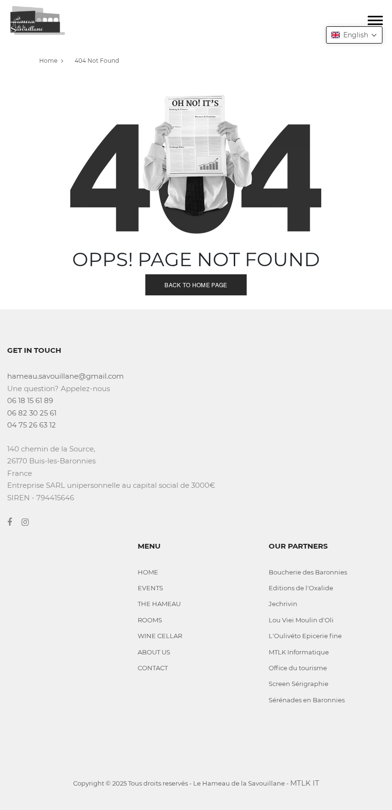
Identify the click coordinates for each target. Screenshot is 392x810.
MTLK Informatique (299, 652)
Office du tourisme (298, 668)
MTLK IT (304, 783)
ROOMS (150, 620)
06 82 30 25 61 (31, 412)
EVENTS (150, 588)
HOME (148, 572)
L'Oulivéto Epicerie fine (305, 636)
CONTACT (153, 668)
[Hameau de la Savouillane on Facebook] (14, 522)
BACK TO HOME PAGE (195, 285)
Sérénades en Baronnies (307, 700)
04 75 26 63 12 (31, 424)
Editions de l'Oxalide (301, 588)
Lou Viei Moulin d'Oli (301, 620)
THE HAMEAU (159, 604)
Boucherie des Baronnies (308, 572)
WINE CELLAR (160, 636)
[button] (354, 35)
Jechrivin (283, 604)
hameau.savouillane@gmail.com (65, 376)
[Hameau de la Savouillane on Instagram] (30, 522)
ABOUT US (154, 652)
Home (48, 60)
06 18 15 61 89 (30, 400)
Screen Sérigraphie (298, 683)
